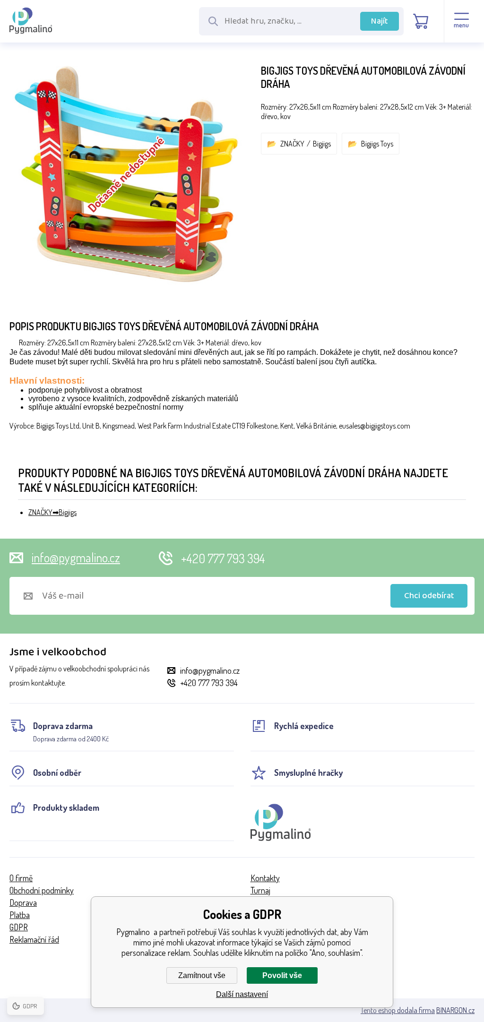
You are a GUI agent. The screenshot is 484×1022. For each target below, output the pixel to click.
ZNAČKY (292, 143)
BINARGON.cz (455, 1010)
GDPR (18, 927)
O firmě (21, 878)
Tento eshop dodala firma (398, 1010)
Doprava (23, 902)
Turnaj (260, 890)
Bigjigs (322, 143)
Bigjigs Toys (377, 143)
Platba (19, 915)
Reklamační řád (34, 939)
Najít (379, 21)
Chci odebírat (429, 595)
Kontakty (265, 878)
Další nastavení (242, 994)
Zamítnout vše (201, 975)
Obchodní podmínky (41, 890)
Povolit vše (282, 975)
